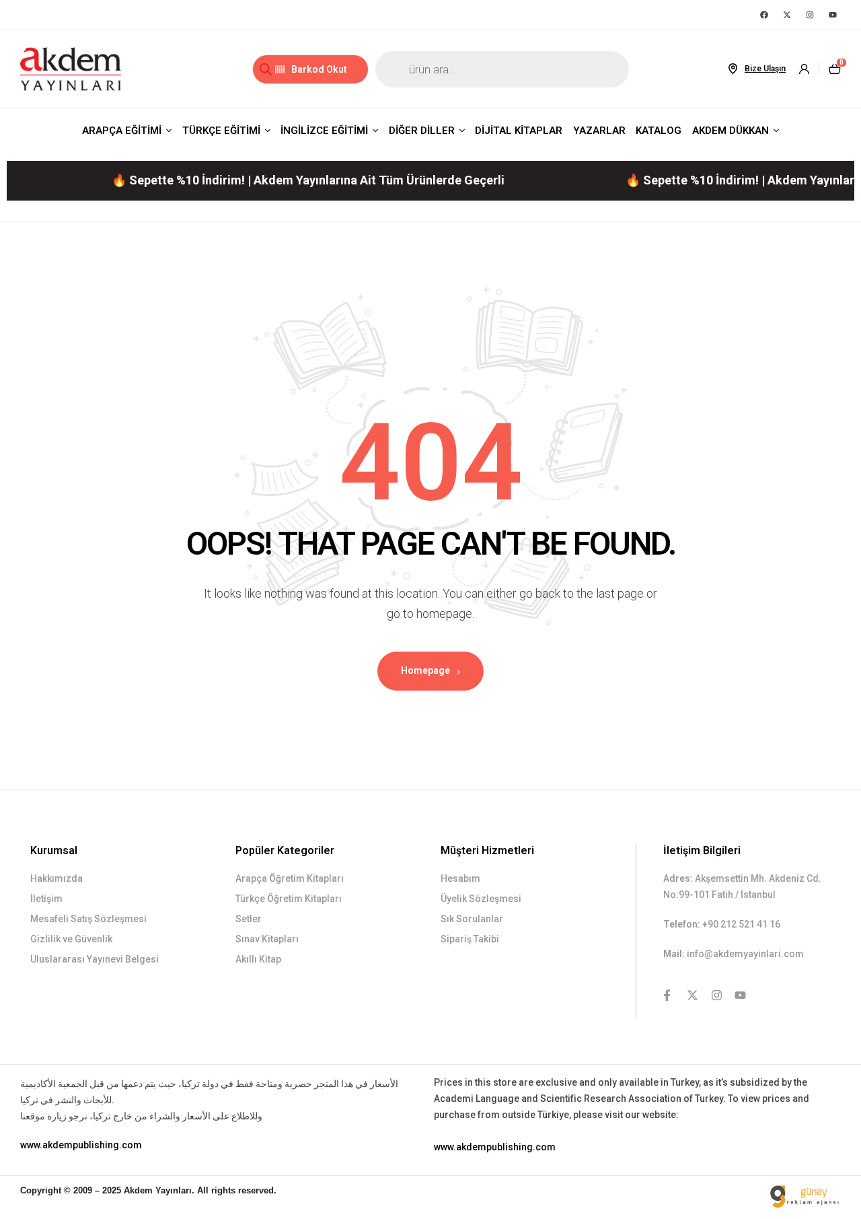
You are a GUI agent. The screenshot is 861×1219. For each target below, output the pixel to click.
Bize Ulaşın (765, 68)
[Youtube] (833, 15)
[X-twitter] (787, 15)
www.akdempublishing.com (81, 1145)
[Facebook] (764, 15)
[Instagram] (810, 15)
